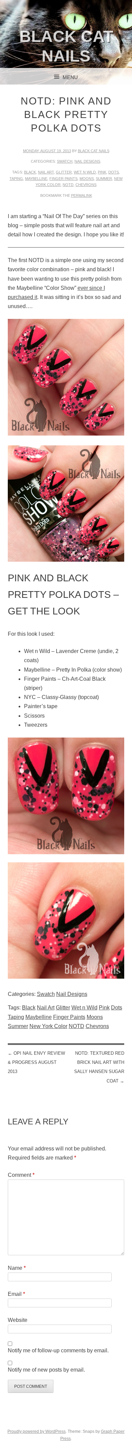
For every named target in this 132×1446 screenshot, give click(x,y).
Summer (104, 179)
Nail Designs (87, 161)
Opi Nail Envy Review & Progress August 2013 (36, 1062)
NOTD (68, 185)
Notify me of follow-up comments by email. (58, 1350)
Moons (87, 179)
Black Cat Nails (93, 151)
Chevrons (85, 185)
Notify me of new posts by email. (46, 1370)
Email (16, 1294)
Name (17, 1268)
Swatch (64, 161)
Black (30, 172)
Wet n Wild (85, 172)
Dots (113, 172)
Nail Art (46, 172)
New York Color (48, 1026)
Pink (102, 172)
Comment (21, 1175)
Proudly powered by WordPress (36, 1431)
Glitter (64, 172)
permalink (81, 195)
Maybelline (36, 179)
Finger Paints (63, 179)
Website (17, 1320)
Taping (16, 179)
